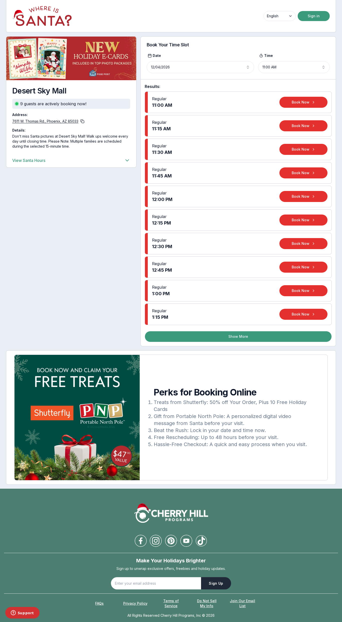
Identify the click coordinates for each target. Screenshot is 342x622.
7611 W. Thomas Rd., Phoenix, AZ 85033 (45, 121)
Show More (238, 336)
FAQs (99, 603)
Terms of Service (171, 603)
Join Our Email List (242, 603)
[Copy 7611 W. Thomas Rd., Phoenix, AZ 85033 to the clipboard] (82, 121)
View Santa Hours (28, 160)
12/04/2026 (160, 67)
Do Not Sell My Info (207, 603)
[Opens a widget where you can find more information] (22, 613)
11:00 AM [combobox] (269, 67)
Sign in (314, 16)
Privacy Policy (135, 603)
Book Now (300, 102)
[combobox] (280, 16)
